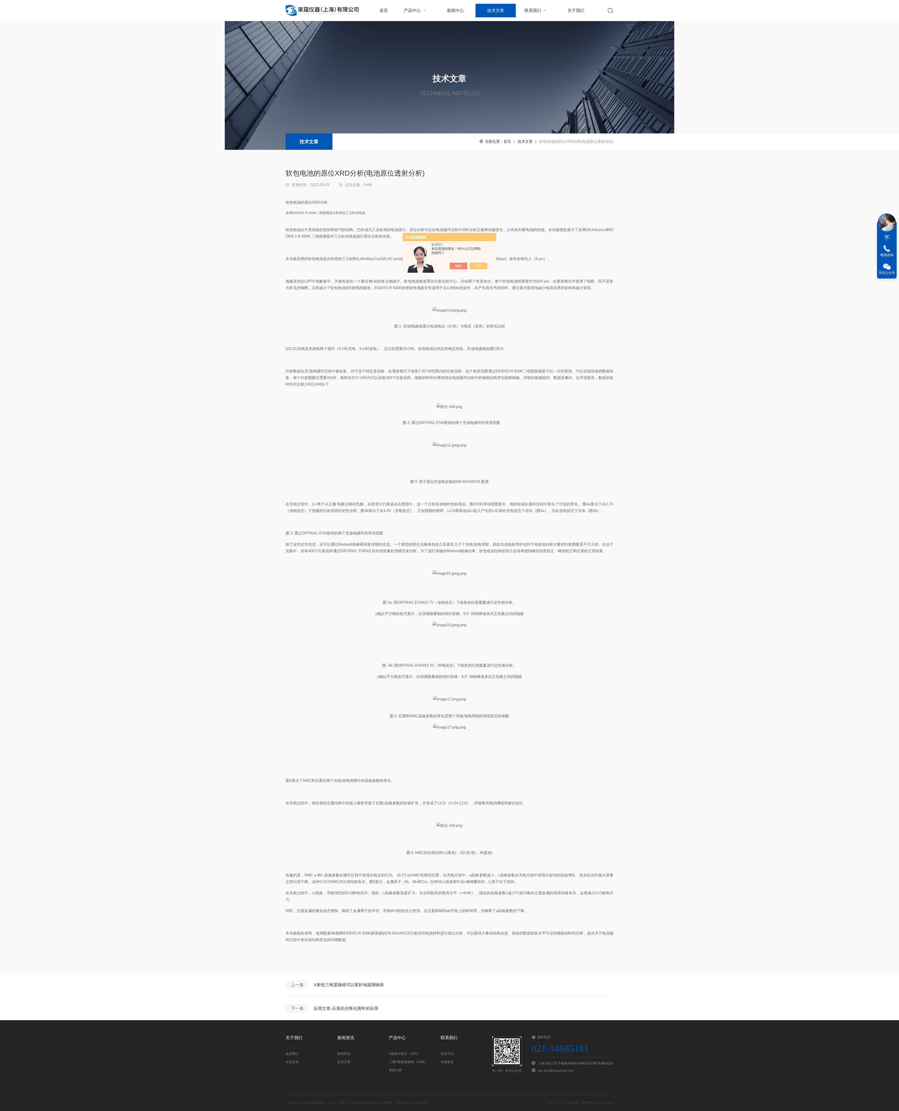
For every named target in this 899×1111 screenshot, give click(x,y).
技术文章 (495, 10)
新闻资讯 (343, 1054)
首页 (383, 10)
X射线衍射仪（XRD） (405, 1054)
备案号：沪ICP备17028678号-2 (406, 1102)
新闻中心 (455, 10)
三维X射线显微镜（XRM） (408, 1062)
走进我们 (292, 1054)
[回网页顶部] (886, 238)
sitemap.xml (604, 1102)
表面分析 (395, 1070)
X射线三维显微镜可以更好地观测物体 (349, 984)
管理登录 (587, 1102)
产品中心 (412, 10)
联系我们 (532, 10)
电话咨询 (886, 255)
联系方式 (447, 1054)
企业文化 (292, 1062)
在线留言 (447, 1062)
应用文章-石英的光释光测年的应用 (346, 1008)
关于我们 (575, 10)
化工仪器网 (570, 1102)
